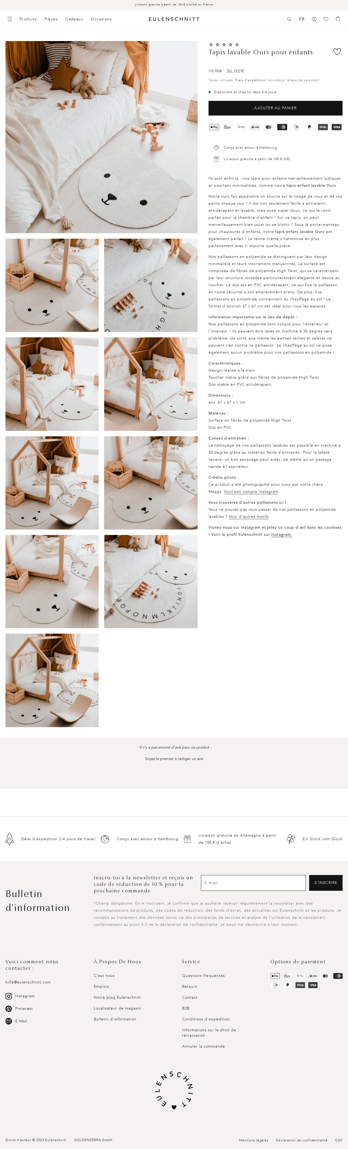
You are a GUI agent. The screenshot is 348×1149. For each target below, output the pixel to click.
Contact (190, 997)
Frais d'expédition (250, 80)
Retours (189, 986)
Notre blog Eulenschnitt (117, 997)
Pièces (51, 19)
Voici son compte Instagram (251, 491)
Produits (28, 19)
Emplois (101, 986)
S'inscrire (326, 882)
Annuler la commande (203, 1046)
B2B (186, 1008)
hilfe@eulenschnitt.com (28, 982)
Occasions (101, 19)
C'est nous (104, 975)
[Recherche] (289, 19)
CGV (339, 1140)
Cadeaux (74, 19)
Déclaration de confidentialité (302, 1140)
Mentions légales (253, 1140)
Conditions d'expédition (206, 1019)
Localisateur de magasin (117, 1008)
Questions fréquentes (203, 975)
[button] (289, 19)
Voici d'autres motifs (249, 516)
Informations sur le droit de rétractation (209, 1033)
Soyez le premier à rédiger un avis (174, 758)
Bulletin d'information (115, 1019)
